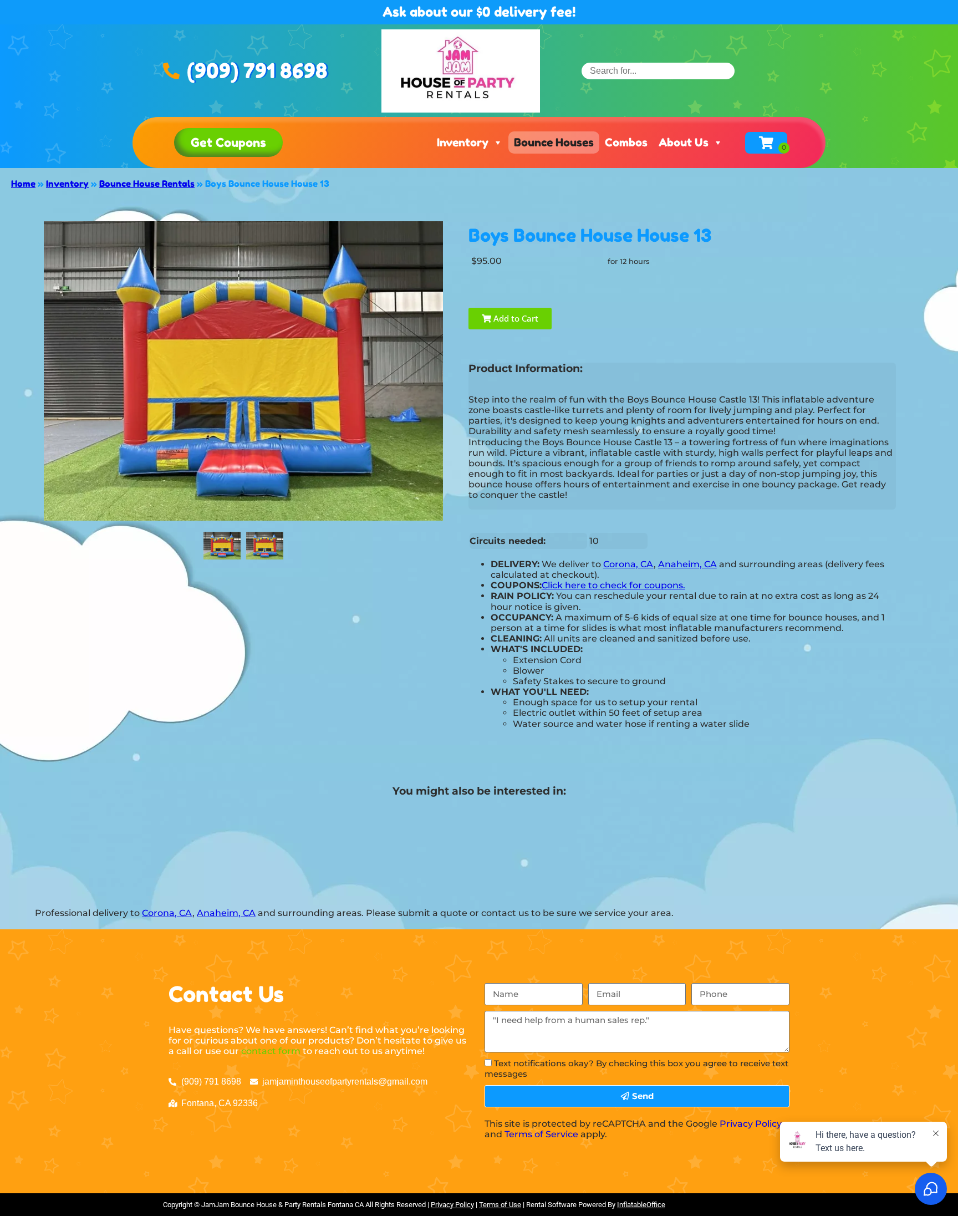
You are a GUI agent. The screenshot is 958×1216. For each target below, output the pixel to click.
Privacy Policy (751, 1123)
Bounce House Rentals (147, 183)
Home (23, 183)
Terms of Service (541, 1134)
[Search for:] (658, 70)
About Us (684, 142)
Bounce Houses (554, 142)
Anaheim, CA (687, 564)
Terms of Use (500, 1204)
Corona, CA (628, 564)
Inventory (462, 142)
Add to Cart (514, 318)
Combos (626, 142)
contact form (270, 1051)
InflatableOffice (641, 1204)
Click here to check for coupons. (613, 585)
